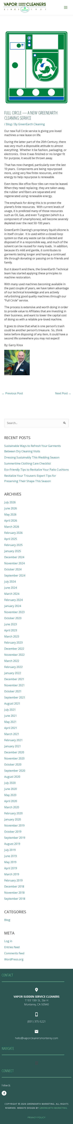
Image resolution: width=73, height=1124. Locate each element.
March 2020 (11, 807)
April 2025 (10, 539)
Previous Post (12, 393)
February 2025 (13, 545)
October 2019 (12, 831)
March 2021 (11, 734)
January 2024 (12, 606)
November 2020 (14, 758)
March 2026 (11, 527)
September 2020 (14, 770)
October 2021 (12, 691)
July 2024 (10, 581)
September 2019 (14, 838)
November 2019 (14, 825)
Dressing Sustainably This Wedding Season (31, 457)
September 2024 (14, 575)
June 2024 (10, 588)
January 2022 (12, 673)
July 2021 (10, 709)
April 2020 (10, 801)
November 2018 (14, 892)
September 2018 (14, 899)
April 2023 (10, 630)
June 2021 (10, 716)
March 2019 (11, 874)
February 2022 (13, 667)
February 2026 (13, 533)
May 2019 (10, 862)
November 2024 (14, 563)
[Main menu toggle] (66, 7)
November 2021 (14, 685)
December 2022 (14, 649)
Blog (9, 124)
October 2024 (12, 569)
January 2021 (12, 746)
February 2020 (13, 813)
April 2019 (10, 868)
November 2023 (14, 612)
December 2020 (14, 752)
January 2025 (12, 551)
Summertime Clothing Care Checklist (27, 463)
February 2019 (13, 880)
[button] (36, 1063)
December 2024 (14, 557)
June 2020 (10, 789)
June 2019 (10, 856)
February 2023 (13, 642)
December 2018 (14, 886)
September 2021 (14, 697)
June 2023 (10, 624)
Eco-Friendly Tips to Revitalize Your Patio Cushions (36, 469)
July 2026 (10, 502)
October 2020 (12, 764)
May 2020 (10, 795)
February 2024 (13, 600)
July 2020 (10, 783)
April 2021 (10, 728)
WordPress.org (13, 959)
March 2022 (11, 661)
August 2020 (12, 777)
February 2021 (13, 740)
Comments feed (14, 953)
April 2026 (10, 520)
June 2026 (10, 508)
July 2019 (10, 850)
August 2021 (12, 703)
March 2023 (11, 636)
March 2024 (11, 594)
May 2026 (10, 514)
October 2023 (12, 618)
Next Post (63, 393)
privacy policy (36, 1117)
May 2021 (10, 722)
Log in (8, 941)
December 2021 (14, 679)
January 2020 (12, 819)
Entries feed (12, 947)
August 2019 (12, 844)
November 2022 (14, 655)
